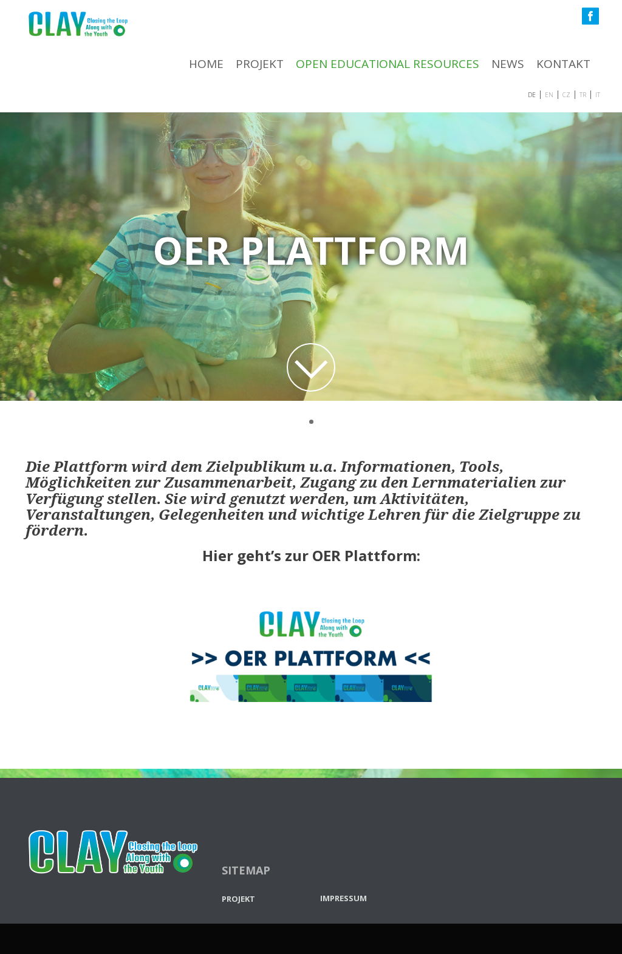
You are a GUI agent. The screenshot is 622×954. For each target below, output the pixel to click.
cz (566, 94)
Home (206, 64)
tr (582, 94)
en (549, 94)
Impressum (343, 897)
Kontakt (563, 64)
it (597, 94)
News (507, 64)
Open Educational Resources (387, 64)
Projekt (260, 64)
